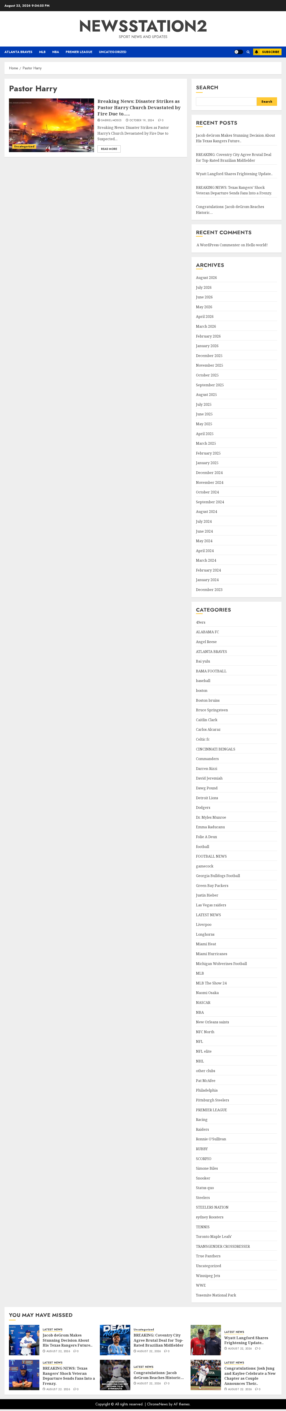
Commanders (207, 758)
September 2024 (210, 501)
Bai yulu (203, 661)
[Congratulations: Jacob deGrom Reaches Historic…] (115, 1375)
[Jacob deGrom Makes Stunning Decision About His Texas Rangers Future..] (24, 1340)
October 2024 (207, 492)
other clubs (205, 1070)
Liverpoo (203, 924)
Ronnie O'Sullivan (211, 1139)
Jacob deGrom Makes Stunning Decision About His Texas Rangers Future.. (235, 138)
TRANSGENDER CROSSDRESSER (223, 1246)
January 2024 (207, 579)
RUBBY (202, 1148)
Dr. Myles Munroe (211, 817)
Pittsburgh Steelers (212, 1100)
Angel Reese (206, 641)
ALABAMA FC (207, 631)
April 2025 (205, 433)
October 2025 (207, 375)
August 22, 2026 (58, 1351)
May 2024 (204, 540)
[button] (248, 52)
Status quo (205, 1187)
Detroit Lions (207, 797)
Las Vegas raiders (211, 905)
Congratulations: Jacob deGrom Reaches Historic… (159, 1375)
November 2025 (209, 365)
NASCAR (203, 1002)
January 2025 (207, 462)
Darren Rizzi (206, 768)
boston (201, 690)
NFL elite (204, 1051)
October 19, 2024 (142, 120)
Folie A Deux (206, 836)
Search (207, 87)
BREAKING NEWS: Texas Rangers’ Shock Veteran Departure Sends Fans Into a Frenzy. (234, 190)
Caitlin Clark (206, 719)
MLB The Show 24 (211, 983)
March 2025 (206, 443)
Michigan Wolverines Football (221, 963)
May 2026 (204, 306)
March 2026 (206, 326)
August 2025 (206, 394)
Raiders (202, 1129)
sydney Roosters (209, 1217)
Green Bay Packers (212, 885)
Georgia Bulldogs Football (218, 875)
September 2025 (210, 384)
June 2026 (204, 297)
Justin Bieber (207, 895)
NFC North (205, 1031)
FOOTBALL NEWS (211, 856)
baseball (203, 680)
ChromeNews (157, 1404)
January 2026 (207, 345)
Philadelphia (207, 1090)
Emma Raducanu (210, 826)
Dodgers (203, 807)
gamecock (204, 866)
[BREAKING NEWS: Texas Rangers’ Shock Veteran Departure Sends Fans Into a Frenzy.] (24, 1375)
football (202, 846)
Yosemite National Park (216, 1295)
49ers (200, 622)
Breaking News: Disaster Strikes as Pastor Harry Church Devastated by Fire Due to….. (139, 107)
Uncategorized (112, 52)
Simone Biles (207, 1168)
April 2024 (205, 550)
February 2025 (208, 453)
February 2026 (208, 336)
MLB (42, 52)
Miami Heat (206, 943)
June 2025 (204, 414)
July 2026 (204, 287)
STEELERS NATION (212, 1207)
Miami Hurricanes (211, 953)
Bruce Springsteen (212, 710)
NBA (55, 52)
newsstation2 (143, 26)
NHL (200, 1061)
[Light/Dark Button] (238, 52)
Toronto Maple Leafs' (214, 1236)
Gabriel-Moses (111, 120)
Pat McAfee (205, 1080)
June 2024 (204, 531)
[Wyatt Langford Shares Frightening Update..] (206, 1340)
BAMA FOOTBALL (211, 671)
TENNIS (203, 1226)
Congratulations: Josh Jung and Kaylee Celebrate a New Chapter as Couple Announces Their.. (250, 1376)
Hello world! (257, 244)
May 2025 (204, 423)
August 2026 (206, 277)
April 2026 (205, 316)
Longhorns (205, 934)
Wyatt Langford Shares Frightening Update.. (234, 173)
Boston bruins (208, 700)
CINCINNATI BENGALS (215, 749)
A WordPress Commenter (218, 244)
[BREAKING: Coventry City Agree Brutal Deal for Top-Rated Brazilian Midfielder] (115, 1340)
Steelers (203, 1197)
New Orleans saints (212, 1022)
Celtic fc (203, 739)
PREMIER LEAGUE (79, 52)
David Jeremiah (209, 778)
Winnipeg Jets (208, 1275)
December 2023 (209, 589)
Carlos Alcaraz (208, 729)
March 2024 (206, 560)
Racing (202, 1119)
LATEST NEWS (208, 914)
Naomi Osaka (207, 992)
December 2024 (209, 472)
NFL (199, 1041)
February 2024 (208, 570)
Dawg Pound (207, 788)
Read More (109, 149)
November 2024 (209, 482)
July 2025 (204, 404)
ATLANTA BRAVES (18, 52)
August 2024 (206, 511)
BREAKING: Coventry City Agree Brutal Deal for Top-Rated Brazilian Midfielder (158, 1340)
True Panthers (208, 1256)
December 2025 (209, 355)
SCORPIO (203, 1158)
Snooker (203, 1178)
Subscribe (270, 52)
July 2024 (204, 521)
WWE (201, 1285)
